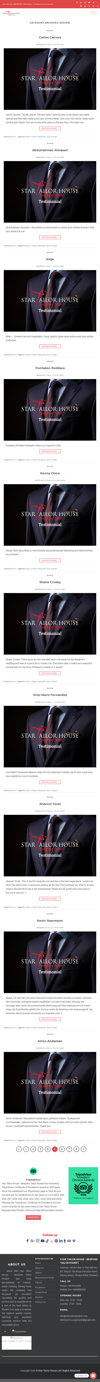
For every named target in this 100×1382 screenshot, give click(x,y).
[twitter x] (97, 2)
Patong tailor (42, 137)
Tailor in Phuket (52, 137)
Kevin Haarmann (50, 920)
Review (50, 30)
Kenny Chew (50, 473)
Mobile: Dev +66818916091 (73, 1289)
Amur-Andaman (50, 1041)
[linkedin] (85, 6)
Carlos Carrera (50, 37)
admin (61, 44)
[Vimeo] (97, 6)
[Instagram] (85, 2)
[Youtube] (89, 2)
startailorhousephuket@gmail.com (78, 1319)
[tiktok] (93, 2)
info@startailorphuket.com (73, 1315)
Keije (50, 259)
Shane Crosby (50, 582)
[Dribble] (81, 6)
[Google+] (81, 2)
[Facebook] (77, 2)
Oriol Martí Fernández (50, 695)
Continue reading (50, 128)
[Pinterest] (56, 1241)
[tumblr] (89, 6)
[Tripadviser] (93, 6)
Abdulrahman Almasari (50, 150)
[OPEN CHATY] (93, 1375)
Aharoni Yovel (50, 804)
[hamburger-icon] (93, 12)
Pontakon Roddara (50, 368)
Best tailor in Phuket (30, 137)
